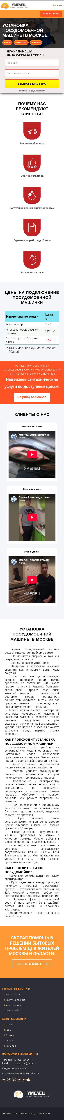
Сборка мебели (13, 1010)
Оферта (10, 1040)
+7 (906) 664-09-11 (32, 397)
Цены (8, 1030)
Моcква (58, 5)
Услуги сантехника (15, 1000)
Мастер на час (13, 994)
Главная (10, 1024)
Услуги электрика (15, 1005)
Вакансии (11, 1046)
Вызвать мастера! (32, 964)
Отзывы (10, 1035)
